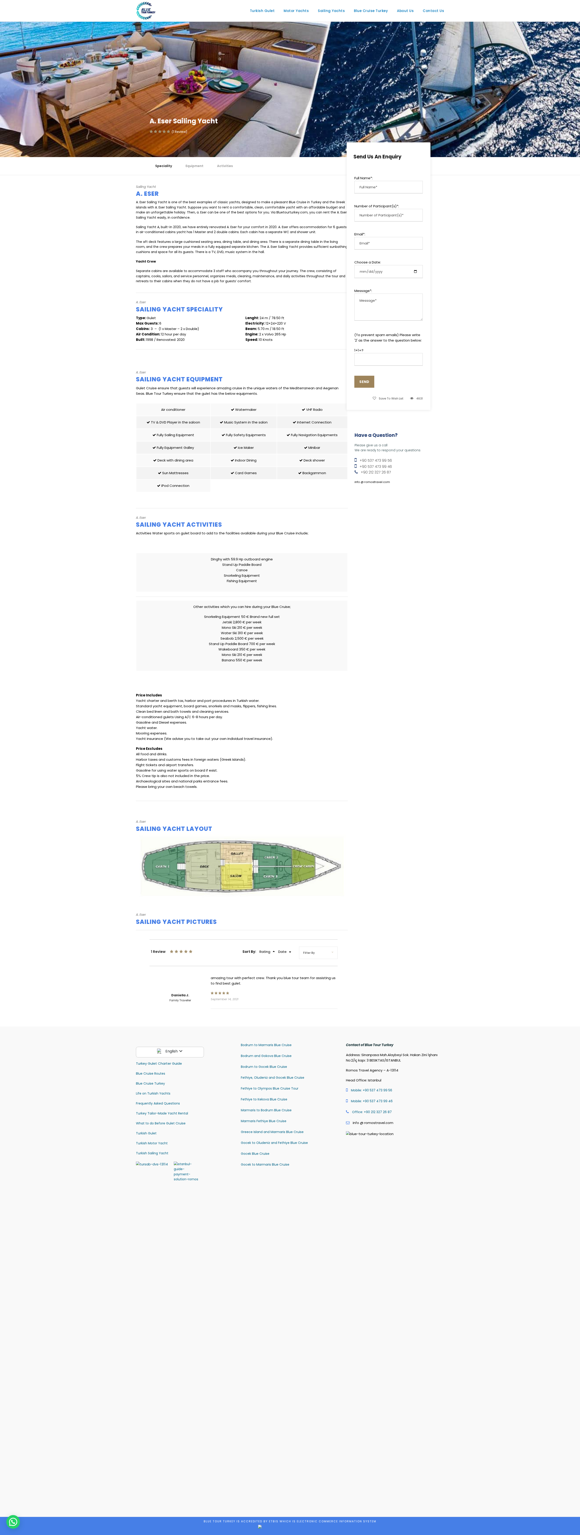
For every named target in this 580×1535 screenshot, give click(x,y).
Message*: (363, 290)
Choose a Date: (367, 262)
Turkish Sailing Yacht (152, 1153)
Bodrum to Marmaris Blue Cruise (266, 1045)
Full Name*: (363, 178)
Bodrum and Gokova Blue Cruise (266, 1056)
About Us (405, 10)
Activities (225, 166)
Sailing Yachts (331, 10)
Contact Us (433, 10)
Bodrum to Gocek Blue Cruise (264, 1066)
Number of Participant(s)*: (376, 206)
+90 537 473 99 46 (376, 466)
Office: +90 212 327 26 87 (372, 1112)
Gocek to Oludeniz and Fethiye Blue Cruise (274, 1142)
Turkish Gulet (262, 10)
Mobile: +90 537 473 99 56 (371, 1090)
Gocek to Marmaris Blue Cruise (265, 1164)
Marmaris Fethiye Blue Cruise (263, 1121)
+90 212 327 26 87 (376, 472)
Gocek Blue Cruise (255, 1153)
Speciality (163, 166)
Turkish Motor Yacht (152, 1143)
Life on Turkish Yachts (153, 1093)
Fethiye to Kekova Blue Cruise (264, 1099)
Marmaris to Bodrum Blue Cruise (266, 1110)
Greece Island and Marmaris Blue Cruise (272, 1132)
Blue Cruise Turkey (371, 10)
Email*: (359, 234)
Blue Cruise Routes (150, 1073)
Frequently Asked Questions (158, 1103)
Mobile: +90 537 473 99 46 (372, 1101)
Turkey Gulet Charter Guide (159, 1063)
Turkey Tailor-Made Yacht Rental (162, 1113)
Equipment (194, 166)
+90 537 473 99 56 (376, 460)
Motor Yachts (296, 10)
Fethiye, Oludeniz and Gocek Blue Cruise (272, 1077)
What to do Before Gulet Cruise (161, 1123)
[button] (13, 1522)
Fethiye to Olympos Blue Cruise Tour (269, 1088)
